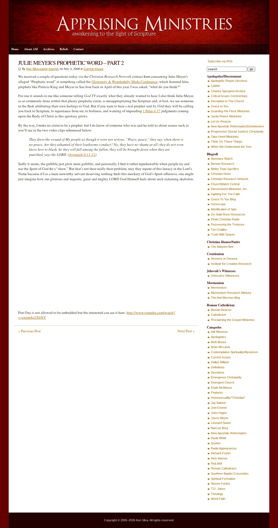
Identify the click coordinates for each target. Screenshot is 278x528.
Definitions (218, 367)
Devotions (217, 372)
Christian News (221, 173)
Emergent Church (222, 382)
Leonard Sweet (221, 422)
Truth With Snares (223, 234)
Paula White (218, 438)
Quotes (216, 443)
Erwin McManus (221, 387)
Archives (48, 49)
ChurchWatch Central (225, 184)
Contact (79, 49)
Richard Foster (221, 453)
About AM (31, 49)
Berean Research (222, 163)
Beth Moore (218, 342)
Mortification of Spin (223, 209)
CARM (215, 86)
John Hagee (219, 412)
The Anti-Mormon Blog (225, 297)
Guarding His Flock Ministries (230, 111)
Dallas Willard (220, 362)
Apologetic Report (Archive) (229, 80)
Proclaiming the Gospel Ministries (233, 319)
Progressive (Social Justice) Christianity (237, 131)
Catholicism (218, 314)
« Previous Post (29, 331)
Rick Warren (219, 458)
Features (217, 392)
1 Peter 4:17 (151, 110)
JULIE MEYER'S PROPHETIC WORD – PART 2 (71, 62)
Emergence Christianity (226, 377)
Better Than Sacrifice (225, 168)
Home (15, 49)
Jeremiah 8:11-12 (82, 154)
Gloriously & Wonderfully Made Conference (124, 81)
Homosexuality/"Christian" (228, 397)
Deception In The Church (227, 101)
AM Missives (219, 331)
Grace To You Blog (223, 199)
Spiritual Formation (223, 478)
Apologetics (218, 337)
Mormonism (218, 287)
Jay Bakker (218, 402)
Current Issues (93, 68)
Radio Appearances (224, 448)
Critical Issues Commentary (229, 96)
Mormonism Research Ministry (231, 292)
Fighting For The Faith (225, 194)
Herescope (218, 204)
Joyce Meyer (219, 418)
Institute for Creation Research (231, 263)
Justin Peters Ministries (226, 116)
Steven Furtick (220, 483)
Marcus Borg (219, 428)
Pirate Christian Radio (225, 219)
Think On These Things (226, 141)
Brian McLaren (220, 347)
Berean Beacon (221, 309)
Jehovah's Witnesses (225, 275)
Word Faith (218, 498)
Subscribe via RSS (219, 61)
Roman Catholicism (223, 468)
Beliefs (64, 49)
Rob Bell (216, 463)
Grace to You (219, 106)
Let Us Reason (221, 121)
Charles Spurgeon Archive (228, 91)
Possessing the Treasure (227, 224)
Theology (217, 493)
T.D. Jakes (218, 488)
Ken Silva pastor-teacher (42, 68)
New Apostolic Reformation (228, 433)
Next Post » (186, 331)
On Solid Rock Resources (228, 214)
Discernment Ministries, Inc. (229, 189)
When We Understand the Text (231, 146)
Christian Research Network (229, 179)
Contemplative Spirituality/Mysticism (234, 352)
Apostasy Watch (222, 158)
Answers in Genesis (224, 258)
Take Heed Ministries (225, 136)
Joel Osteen (219, 407)
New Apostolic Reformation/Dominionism (237, 126)
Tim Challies (219, 229)
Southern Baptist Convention (229, 473)
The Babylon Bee (222, 246)
